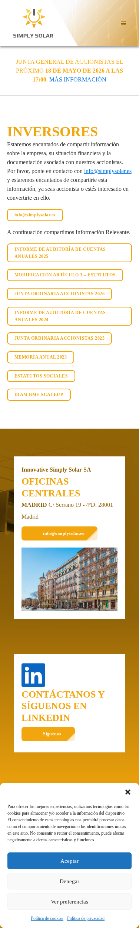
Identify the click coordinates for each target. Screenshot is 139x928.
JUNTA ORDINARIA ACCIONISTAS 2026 (59, 293)
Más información (77, 79)
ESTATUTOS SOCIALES (41, 376)
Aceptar (69, 861)
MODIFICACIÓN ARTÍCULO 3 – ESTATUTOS (65, 274)
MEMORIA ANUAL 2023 (40, 357)
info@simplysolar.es (108, 171)
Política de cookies (47, 918)
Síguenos (52, 733)
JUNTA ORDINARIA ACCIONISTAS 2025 (59, 338)
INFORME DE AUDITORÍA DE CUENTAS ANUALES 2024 (60, 316)
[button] (128, 792)
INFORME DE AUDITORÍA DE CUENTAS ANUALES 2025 (60, 253)
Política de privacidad (86, 918)
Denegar (69, 881)
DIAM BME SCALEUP (38, 394)
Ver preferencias (69, 902)
